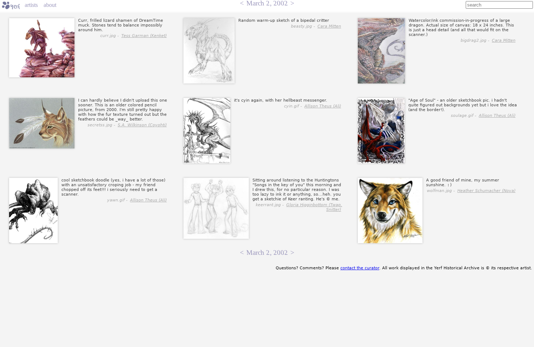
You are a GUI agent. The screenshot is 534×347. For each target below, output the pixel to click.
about (50, 5)
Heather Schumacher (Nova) (486, 190)
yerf (11, 5)
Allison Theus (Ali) (322, 106)
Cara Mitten (329, 26)
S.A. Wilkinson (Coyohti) (142, 125)
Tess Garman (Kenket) (144, 35)
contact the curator (359, 268)
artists (31, 5)
